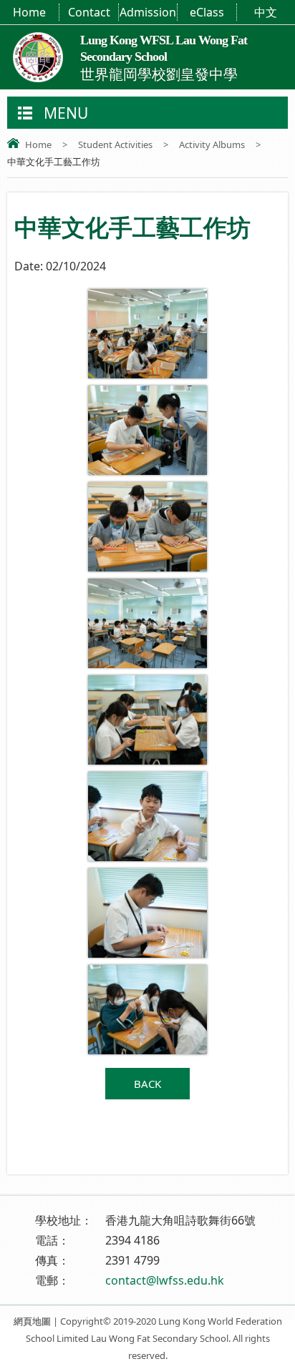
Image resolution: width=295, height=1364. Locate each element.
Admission (148, 12)
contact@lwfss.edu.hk (164, 1280)
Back (147, 1083)
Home (29, 12)
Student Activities (115, 144)
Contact (89, 12)
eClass (207, 12)
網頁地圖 (32, 1321)
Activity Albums (212, 144)
